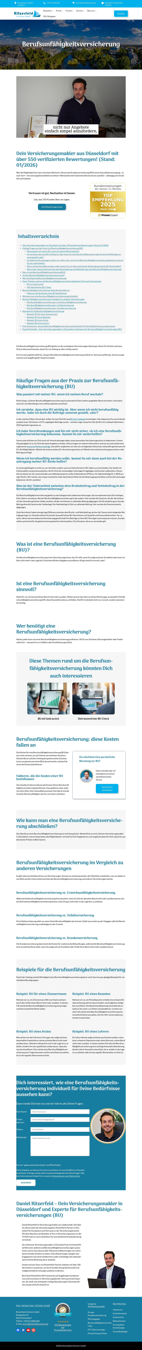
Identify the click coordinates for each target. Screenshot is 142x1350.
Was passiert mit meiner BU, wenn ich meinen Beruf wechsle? (53, 251)
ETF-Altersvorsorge (96, 1329)
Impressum (118, 1309)
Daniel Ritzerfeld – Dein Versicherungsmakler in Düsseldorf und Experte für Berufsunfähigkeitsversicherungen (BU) (72, 329)
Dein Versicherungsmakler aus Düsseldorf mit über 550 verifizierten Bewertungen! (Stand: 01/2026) (65, 245)
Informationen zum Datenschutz (66, 1176)
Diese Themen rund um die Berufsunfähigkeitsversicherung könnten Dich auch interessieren (61, 281)
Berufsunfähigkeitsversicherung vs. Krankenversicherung (51, 308)
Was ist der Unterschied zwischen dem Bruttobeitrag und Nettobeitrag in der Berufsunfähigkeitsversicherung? (74, 269)
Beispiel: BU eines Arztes (37, 320)
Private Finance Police (97, 1333)
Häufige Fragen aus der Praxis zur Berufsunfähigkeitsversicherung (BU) (52, 248)
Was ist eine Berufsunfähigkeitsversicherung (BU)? (44, 272)
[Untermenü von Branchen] (52, 10)
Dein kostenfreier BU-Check (39, 287)
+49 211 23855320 (31, 1321)
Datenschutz (118, 1317)
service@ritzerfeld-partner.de (35, 1324)
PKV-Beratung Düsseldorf (33, 1306)
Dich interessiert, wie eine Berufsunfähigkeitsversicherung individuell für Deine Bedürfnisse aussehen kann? (68, 326)
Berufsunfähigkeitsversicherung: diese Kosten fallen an (46, 290)
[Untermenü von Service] (83, 10)
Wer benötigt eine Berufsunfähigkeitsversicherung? (44, 278)
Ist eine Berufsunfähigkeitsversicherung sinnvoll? (43, 275)
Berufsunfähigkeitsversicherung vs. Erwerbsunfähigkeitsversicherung (57, 302)
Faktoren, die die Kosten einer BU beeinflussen (47, 293)
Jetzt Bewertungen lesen (52, 207)
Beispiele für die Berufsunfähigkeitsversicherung (43, 311)
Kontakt (120, 13)
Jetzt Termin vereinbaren (107, 788)
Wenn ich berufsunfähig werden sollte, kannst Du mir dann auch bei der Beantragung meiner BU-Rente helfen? (74, 266)
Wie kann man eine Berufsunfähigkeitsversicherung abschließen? (50, 296)
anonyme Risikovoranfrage (38, 446)
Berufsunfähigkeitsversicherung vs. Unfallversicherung (50, 305)
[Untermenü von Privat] (62, 10)
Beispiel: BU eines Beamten (39, 317)
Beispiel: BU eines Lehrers (38, 323)
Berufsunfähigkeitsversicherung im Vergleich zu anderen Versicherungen (53, 299)
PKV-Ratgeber (94, 1319)
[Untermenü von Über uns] (95, 10)
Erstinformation (120, 1313)
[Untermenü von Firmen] (73, 10)
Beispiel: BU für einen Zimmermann (42, 314)
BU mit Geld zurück (35, 284)
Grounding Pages (120, 1331)
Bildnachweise (119, 1321)
